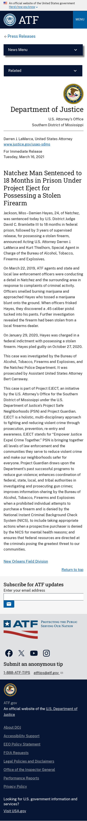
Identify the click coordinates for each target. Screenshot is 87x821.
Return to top (72, 570)
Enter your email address (24, 590)
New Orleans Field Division (26, 561)
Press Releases (21, 36)
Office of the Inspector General (29, 770)
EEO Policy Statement (22, 744)
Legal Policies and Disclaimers (29, 761)
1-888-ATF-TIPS (17, 673)
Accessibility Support (21, 736)
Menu (80, 19)
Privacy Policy (15, 786)
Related (14, 71)
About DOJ (12, 727)
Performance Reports (21, 778)
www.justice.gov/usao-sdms (27, 144)
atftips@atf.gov (47, 673)
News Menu (17, 50)
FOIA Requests (16, 753)
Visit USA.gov (15, 811)
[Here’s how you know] (43, 5)
